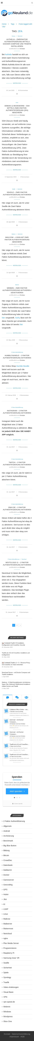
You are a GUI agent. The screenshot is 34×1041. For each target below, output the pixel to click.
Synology (7, 977)
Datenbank (7, 865)
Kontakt (7, 1034)
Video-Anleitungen (11, 987)
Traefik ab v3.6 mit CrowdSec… (19, 744)
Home (4, 24)
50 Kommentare (23, 90)
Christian (22, 48)
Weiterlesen (17, 83)
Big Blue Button (9, 846)
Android (6, 831)
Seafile (6, 963)
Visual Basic (8, 992)
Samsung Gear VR (11, 958)
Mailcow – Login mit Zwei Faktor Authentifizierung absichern (17, 239)
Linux (5, 914)
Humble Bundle (22, 366)
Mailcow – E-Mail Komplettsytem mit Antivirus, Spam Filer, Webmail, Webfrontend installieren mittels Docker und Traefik (16, 684)
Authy (17, 318)
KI (4, 904)
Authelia (8, 54)
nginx (5, 938)
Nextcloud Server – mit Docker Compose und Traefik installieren (16, 673)
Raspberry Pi (8, 953)
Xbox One (7, 1021)
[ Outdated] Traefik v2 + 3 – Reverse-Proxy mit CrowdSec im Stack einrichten (16, 663)
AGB (22, 1037)
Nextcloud (7, 933)
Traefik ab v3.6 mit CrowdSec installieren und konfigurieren (16, 654)
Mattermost (8, 929)
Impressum (14, 1037)
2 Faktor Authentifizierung (14, 821)
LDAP (5, 909)
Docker (6, 875)
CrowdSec (7, 860)
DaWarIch (7, 870)
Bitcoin (6, 855)
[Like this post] (17, 94)
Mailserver (7, 924)
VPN (5, 997)
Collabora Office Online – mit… (19, 709)
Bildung (6, 850)
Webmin (6, 1007)
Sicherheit (7, 968)
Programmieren (9, 948)
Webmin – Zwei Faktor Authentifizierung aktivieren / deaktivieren (17, 290)
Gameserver (8, 880)
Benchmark (8, 841)
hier (3, 318)
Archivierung (8, 836)
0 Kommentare (23, 222)
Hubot (5, 894)
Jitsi (5, 899)
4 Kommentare (24, 177)
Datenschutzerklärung (21, 1034)
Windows (7, 1012)
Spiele (5, 972)
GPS (5, 890)
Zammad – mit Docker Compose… (17, 721)
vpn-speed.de (9, 1002)
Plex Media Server (11, 943)
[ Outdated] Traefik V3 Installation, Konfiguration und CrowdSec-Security (13, 644)
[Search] (32, 3)
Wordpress (8, 1016)
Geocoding (7, 885)
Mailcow (6, 919)
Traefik (6, 982)
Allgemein (7, 826)
